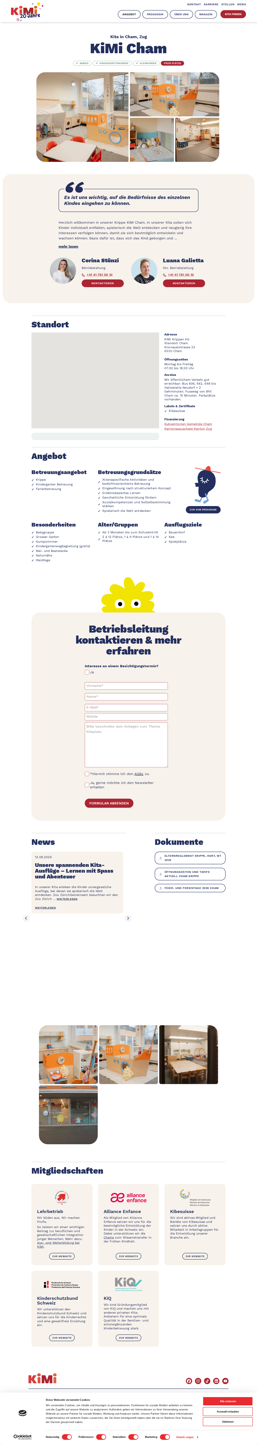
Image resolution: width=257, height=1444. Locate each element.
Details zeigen (185, 1437)
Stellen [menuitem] (227, 4)
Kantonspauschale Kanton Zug (188, 428)
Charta (109, 1237)
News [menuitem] (241, 4)
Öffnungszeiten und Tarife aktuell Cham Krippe (187, 874)
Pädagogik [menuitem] (155, 14)
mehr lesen (68, 246)
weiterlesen (45, 907)
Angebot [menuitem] (129, 14)
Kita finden (233, 14)
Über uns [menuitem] (181, 14)
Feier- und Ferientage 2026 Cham (192, 888)
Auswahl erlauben (228, 1411)
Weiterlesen (67, 899)
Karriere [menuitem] (211, 4)
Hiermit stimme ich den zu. (121, 774)
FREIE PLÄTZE (172, 63)
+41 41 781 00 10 (100, 274)
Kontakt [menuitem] (194, 4)
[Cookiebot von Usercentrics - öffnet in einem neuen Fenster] (22, 1437)
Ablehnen (228, 1421)
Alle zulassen (228, 1401)
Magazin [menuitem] (205, 14)
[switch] (101, 1437)
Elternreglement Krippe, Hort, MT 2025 (193, 858)
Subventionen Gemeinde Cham (188, 424)
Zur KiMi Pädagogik (203, 509)
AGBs (139, 774)
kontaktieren (102, 283)
